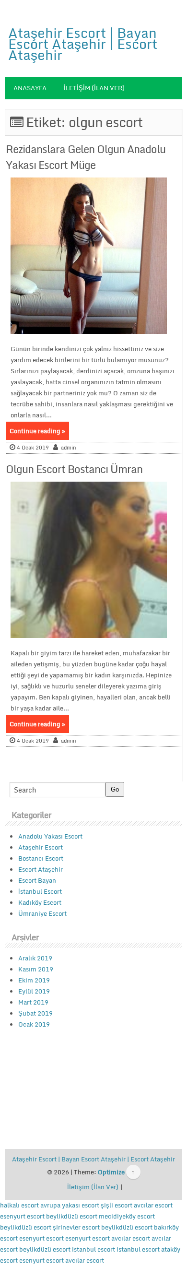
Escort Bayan (37, 880)
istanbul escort (93, 1249)
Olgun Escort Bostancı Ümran (74, 469)
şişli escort (116, 1205)
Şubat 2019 (35, 1013)
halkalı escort (19, 1205)
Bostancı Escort (40, 858)
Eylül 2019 (34, 991)
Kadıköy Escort (39, 902)
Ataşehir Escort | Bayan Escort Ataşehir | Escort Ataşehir (82, 44)
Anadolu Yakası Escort (50, 836)
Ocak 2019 (34, 1024)
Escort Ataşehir (40, 869)
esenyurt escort (22, 1216)
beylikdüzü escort (71, 1216)
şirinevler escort (76, 1227)
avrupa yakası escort (69, 1205)
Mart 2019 (33, 1002)
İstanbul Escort (40, 891)
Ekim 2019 (34, 980)
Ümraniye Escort (42, 913)
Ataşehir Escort (40, 847)
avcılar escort (153, 1205)
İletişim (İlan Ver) (94, 88)
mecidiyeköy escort (127, 1216)
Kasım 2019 (35, 969)
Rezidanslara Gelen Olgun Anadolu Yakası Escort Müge (85, 157)
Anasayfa (30, 88)
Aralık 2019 (35, 958)
